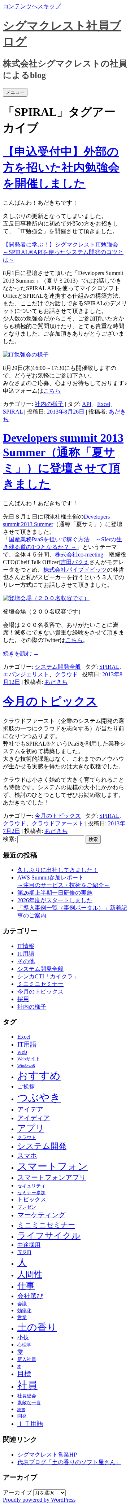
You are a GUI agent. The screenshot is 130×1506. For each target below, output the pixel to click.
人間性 (29, 1274)
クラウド (66, 674)
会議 (22, 1303)
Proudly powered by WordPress (39, 1500)
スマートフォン (52, 1166)
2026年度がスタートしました (54, 900)
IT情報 (25, 946)
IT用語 (25, 954)
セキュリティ (31, 1185)
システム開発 (41, 1146)
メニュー (15, 92)
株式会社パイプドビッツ (75, 570)
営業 (22, 1317)
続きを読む (21, 653)
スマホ (27, 1155)
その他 (26, 961)
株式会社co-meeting (79, 554)
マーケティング (41, 1215)
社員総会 (26, 1395)
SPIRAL (13, 412)
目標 (24, 1374)
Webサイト (28, 1058)
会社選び (30, 1296)
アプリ (30, 1128)
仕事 (26, 1286)
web (22, 1052)
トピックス (31, 1199)
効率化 (24, 1310)
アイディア (33, 1118)
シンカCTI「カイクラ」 (48, 976)
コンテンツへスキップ (32, 6)
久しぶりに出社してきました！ (57, 870)
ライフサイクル (49, 1235)
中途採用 (28, 1245)
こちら (52, 391)
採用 (23, 999)
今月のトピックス (50, 701)
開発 (22, 1416)
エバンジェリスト (26, 674)
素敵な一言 (29, 1402)
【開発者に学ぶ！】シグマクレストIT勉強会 (60, 244)
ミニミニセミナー (40, 984)
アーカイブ (17, 1492)
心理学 (24, 1345)
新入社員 (26, 1359)
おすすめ (39, 1075)
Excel (103, 404)
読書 (21, 1410)
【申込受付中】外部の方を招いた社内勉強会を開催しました (61, 167)
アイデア (30, 1109)
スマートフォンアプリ (51, 1177)
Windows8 (26, 1066)
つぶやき (39, 1097)
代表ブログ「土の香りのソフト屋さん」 (69, 1462)
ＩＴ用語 (30, 1423)
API (86, 404)
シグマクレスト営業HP (47, 1455)
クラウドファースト (58, 823)
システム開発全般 (58, 667)
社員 (27, 1385)
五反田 (24, 1252)
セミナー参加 (31, 1192)
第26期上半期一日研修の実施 (54, 893)
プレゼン (26, 1207)
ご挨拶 (26, 1086)
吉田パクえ (74, 562)
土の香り (37, 1327)
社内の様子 (49, 404)
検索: (9, 839)
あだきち (56, 682)
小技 (23, 1337)
